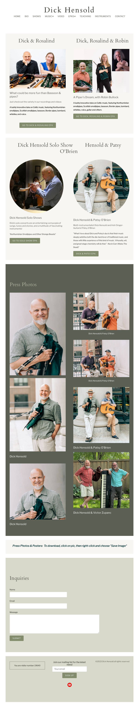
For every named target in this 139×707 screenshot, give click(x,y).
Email (12, 601)
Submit (16, 638)
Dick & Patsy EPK (86, 253)
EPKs (71, 16)
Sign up (69, 675)
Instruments (103, 16)
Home (17, 16)
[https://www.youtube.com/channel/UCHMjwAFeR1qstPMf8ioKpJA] (69, 685)
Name (12, 589)
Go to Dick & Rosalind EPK (37, 125)
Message (14, 612)
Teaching (85, 16)
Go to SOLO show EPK (24, 240)
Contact (120, 16)
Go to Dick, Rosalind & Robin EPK (95, 116)
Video (61, 16)
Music (48, 16)
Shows (37, 16)
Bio (27, 16)
